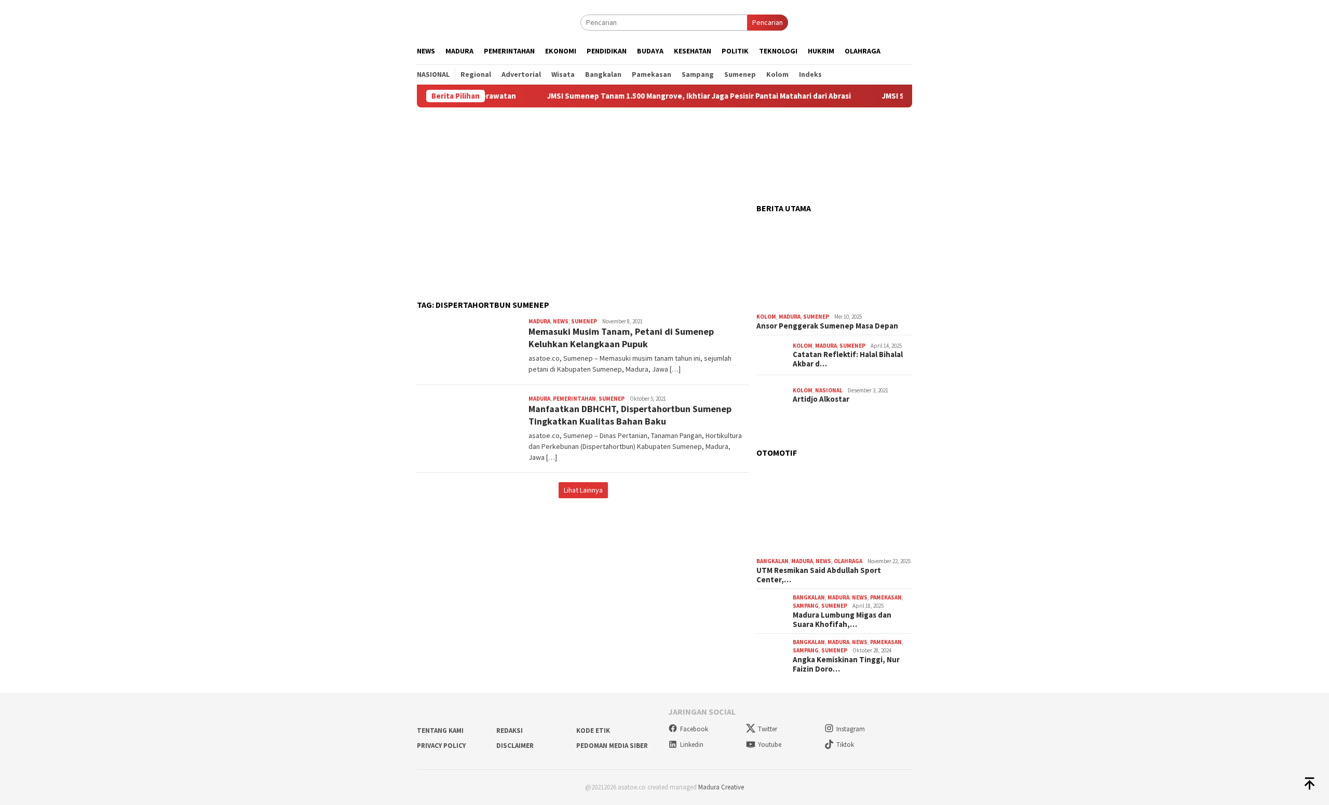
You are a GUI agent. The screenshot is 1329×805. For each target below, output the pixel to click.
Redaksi (509, 730)
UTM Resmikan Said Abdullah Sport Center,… (818, 575)
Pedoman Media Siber (612, 745)
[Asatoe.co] (465, 21)
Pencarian (767, 22)
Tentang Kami (440, 730)
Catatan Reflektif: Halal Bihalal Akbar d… (848, 359)
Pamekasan (886, 597)
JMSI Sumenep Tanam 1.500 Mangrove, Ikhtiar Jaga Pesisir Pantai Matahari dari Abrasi (670, 96)
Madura (539, 321)
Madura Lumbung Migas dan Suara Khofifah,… (842, 619)
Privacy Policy (441, 745)
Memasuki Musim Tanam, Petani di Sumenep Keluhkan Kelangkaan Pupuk (621, 337)
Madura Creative (721, 787)
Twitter (767, 729)
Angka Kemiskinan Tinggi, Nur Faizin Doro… (846, 664)
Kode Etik (593, 730)
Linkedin (691, 744)
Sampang (806, 605)
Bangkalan (772, 561)
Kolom (766, 316)
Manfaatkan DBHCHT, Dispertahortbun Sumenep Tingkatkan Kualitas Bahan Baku (629, 415)
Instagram (850, 729)
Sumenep (584, 321)
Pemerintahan (574, 398)
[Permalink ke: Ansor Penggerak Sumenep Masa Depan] (834, 265)
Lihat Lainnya (583, 490)
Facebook (694, 729)
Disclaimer (515, 745)
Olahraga (848, 561)
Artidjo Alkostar (821, 399)
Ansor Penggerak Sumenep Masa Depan (827, 326)
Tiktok (845, 744)
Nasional (829, 390)
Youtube (769, 744)
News (560, 321)
